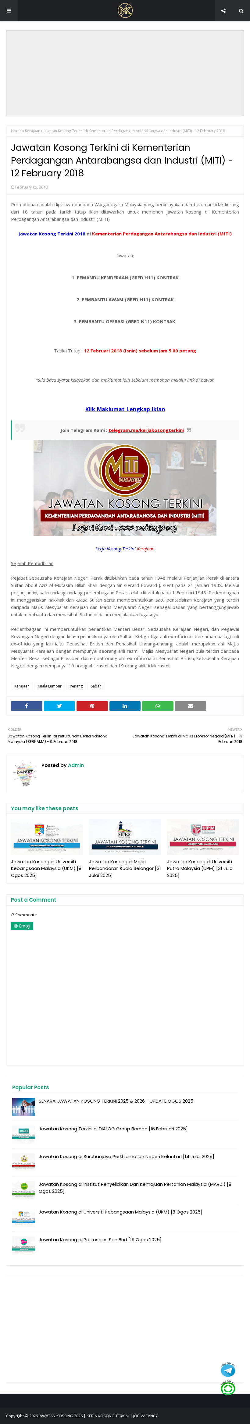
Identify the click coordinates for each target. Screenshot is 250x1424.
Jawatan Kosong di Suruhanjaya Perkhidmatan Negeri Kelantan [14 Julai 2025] (126, 1156)
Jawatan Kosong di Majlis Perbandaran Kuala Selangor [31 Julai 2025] (125, 868)
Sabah (96, 686)
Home (16, 130)
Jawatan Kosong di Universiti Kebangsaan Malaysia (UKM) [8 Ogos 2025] (46, 868)
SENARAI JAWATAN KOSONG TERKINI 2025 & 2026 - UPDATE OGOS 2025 (116, 1101)
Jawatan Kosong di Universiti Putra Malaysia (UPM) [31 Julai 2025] (200, 868)
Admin (75, 765)
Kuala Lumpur (50, 686)
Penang (76, 686)
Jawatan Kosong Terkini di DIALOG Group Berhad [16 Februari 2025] (113, 1128)
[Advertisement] (125, 73)
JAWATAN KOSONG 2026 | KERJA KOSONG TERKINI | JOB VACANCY (98, 1416)
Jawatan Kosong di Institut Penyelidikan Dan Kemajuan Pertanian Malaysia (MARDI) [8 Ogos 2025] (135, 1187)
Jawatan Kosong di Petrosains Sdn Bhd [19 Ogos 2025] (100, 1239)
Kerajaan (32, 130)
